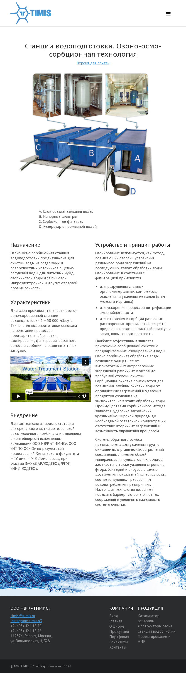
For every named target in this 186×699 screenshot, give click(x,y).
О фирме (116, 626)
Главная (115, 621)
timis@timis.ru (22, 615)
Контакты (117, 647)
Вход (113, 615)
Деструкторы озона (155, 626)
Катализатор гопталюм (148, 618)
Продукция (119, 631)
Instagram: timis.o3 (26, 620)
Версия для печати (93, 62)
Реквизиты (118, 641)
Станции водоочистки (156, 631)
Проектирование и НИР (154, 639)
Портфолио (119, 636)
